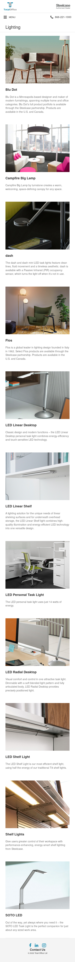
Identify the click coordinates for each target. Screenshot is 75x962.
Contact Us (37, 949)
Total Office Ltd (41, 953)
